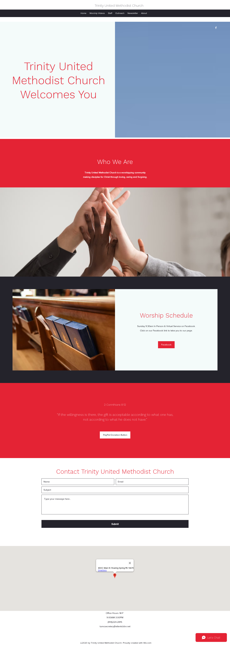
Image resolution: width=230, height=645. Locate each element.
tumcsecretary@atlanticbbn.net (115, 626)
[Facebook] (215, 27)
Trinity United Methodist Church (119, 6)
